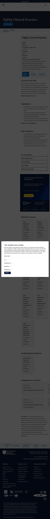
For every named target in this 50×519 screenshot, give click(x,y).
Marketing (7, 269)
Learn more (7, 256)
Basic (5, 260)
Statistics (6, 266)
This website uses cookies (14, 245)
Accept (7, 272)
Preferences (7, 263)
